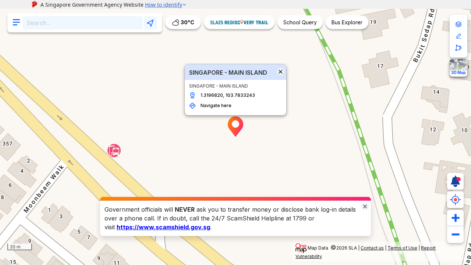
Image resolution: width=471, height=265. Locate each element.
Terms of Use (402, 248)
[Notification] (455, 181)
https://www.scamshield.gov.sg (163, 227)
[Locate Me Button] (455, 199)
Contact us (372, 248)
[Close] (365, 206)
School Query (300, 22)
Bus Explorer (347, 22)
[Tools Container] (458, 36)
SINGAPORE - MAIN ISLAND (228, 72)
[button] (235, 126)
